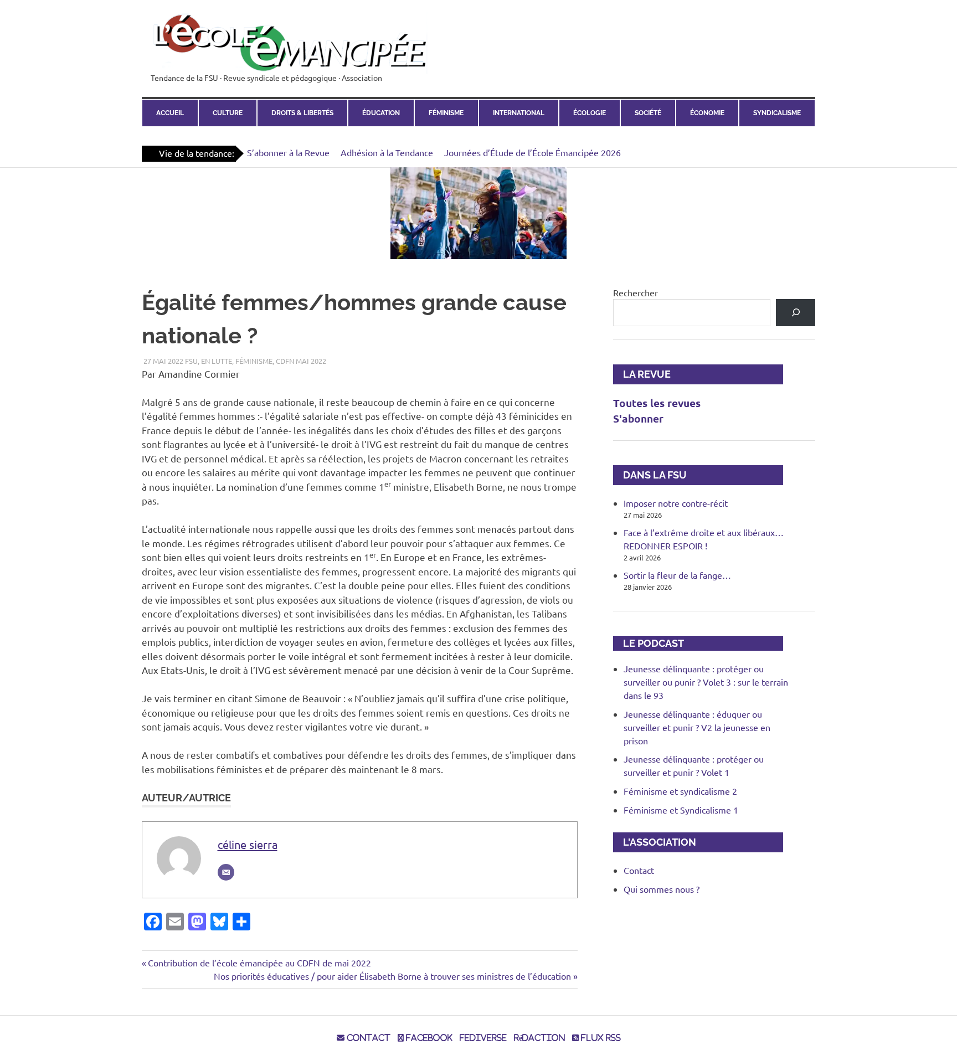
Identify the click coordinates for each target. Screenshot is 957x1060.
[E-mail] (226, 872)
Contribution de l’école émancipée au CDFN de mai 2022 (259, 962)
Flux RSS (600, 1038)
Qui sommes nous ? (661, 888)
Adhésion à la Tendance (387, 152)
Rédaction (539, 1038)
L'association (654, 842)
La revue (642, 374)
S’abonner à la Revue (288, 152)
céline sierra (247, 844)
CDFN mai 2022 (301, 361)
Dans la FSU (650, 475)
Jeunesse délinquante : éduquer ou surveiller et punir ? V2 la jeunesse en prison (697, 727)
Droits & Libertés (302, 113)
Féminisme (446, 113)
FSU (191, 361)
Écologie (589, 113)
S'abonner (638, 418)
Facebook (428, 1038)
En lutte (216, 361)
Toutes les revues (657, 403)
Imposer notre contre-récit (676, 502)
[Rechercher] (795, 312)
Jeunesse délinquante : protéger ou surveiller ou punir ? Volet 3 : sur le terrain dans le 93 (706, 682)
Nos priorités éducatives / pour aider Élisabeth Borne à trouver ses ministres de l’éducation (392, 975)
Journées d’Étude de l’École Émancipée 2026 (532, 152)
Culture (228, 113)
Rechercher (635, 292)
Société (648, 113)
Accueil (170, 113)
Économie (707, 113)
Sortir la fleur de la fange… (677, 574)
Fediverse (483, 1038)
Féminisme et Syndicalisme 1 (681, 809)
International (518, 113)
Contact (639, 870)
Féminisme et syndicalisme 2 (680, 790)
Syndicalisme (777, 113)
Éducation (381, 113)
